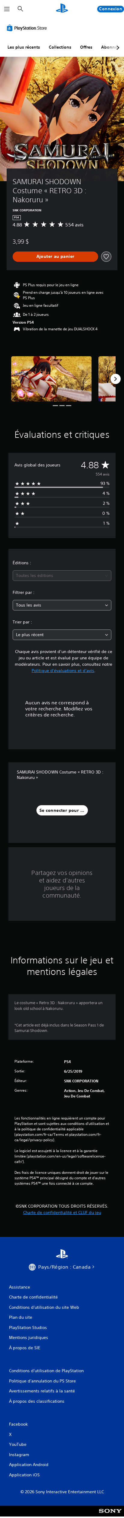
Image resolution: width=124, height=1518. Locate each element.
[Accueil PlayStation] (62, 9)
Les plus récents (24, 47)
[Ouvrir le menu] (7, 9)
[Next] (115, 379)
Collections (60, 47)
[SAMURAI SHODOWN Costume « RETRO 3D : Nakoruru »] (51, 379)
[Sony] (110, 1515)
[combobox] (62, 575)
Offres (86, 47)
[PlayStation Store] (28, 28)
